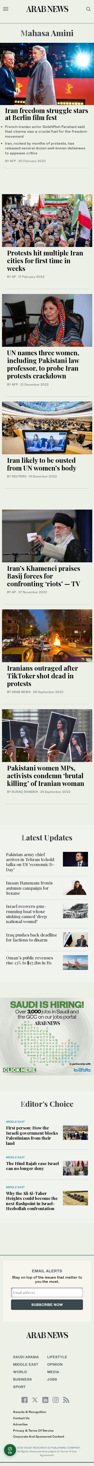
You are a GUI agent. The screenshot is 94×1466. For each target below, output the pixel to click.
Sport (19, 1387)
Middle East (15, 1121)
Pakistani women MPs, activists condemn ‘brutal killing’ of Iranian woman (45, 775)
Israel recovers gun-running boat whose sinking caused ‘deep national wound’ (26, 913)
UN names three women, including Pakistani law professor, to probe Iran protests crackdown (43, 364)
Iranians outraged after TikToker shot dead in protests (42, 676)
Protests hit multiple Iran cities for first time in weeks (45, 260)
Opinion (55, 1364)
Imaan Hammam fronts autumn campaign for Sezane (29, 888)
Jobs (52, 1379)
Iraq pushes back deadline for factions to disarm (31, 937)
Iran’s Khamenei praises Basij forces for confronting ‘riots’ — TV (43, 576)
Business (22, 1379)
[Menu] (5, 9)
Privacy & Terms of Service (33, 1430)
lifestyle (57, 1357)
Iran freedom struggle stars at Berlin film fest (46, 114)
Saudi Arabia (26, 1357)
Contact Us (21, 1418)
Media (53, 1372)
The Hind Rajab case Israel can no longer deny (32, 1166)
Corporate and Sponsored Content (38, 1436)
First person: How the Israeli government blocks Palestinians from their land (32, 1135)
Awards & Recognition (29, 1412)
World (20, 1372)
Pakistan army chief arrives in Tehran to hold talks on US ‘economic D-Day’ (30, 862)
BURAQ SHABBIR (25, 792)
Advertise (20, 1424)
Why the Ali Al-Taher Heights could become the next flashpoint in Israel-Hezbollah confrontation (32, 1200)
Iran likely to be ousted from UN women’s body (41, 464)
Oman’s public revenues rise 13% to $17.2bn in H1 (29, 960)
